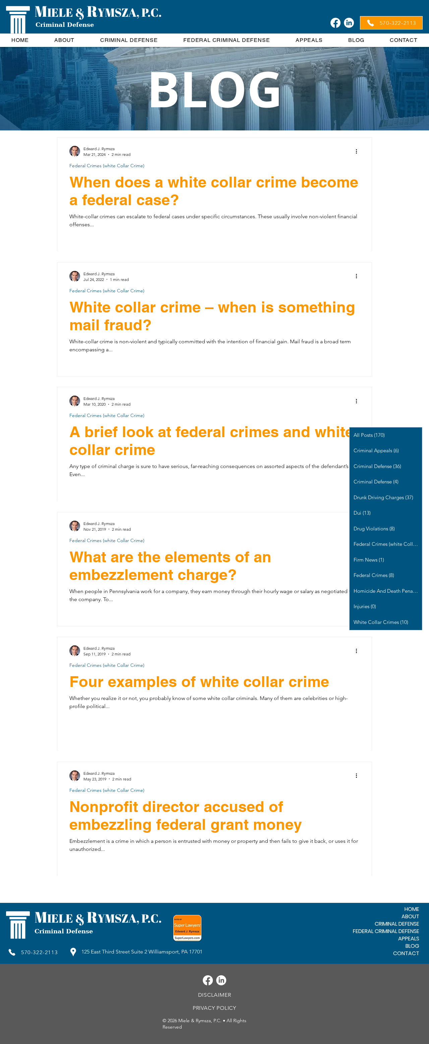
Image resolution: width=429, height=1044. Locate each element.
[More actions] (359, 151)
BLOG (412, 946)
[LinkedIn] (349, 23)
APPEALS (408, 938)
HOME (412, 909)
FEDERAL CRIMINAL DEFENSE (386, 931)
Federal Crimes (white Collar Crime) (106, 166)
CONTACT (406, 953)
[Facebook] (335, 23)
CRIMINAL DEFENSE (397, 924)
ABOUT (410, 916)
